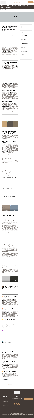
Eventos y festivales (23, 39)
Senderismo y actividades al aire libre (25, 43)
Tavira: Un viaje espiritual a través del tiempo (9, 27)
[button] (31, 2)
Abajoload (7, 379)
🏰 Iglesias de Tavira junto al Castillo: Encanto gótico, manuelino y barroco (10, 132)
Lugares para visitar (14, 5)
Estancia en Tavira (3, 5)
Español (4, 9)
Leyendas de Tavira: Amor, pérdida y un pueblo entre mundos (9, 217)
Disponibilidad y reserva (4, 7)
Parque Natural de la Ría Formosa (24, 51)
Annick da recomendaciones (21, 5)
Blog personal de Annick (5, 405)
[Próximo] (11, 384)
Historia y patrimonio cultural (5, 284)
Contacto (9, 7)
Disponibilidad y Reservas (5, 402)
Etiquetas (23, 61)
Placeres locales (23, 47)
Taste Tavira (9, 284)
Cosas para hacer (9, 5)
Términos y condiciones (5, 401)
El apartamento (28, 5)
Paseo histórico (3, 379)
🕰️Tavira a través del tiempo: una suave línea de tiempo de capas (10, 287)
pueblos (22, 55)
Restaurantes (22, 50)
